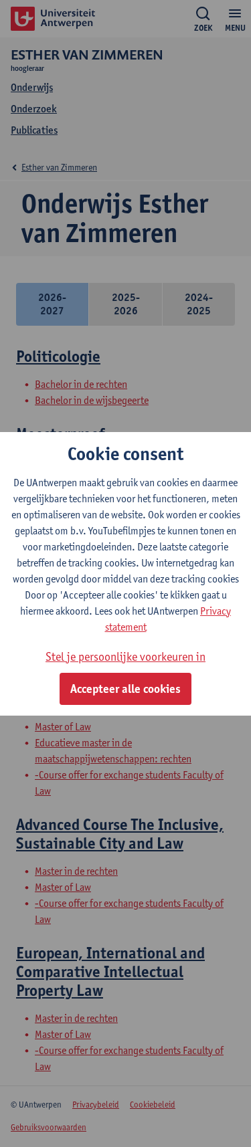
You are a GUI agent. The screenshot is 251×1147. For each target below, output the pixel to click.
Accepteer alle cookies (125, 689)
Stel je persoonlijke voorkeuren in (125, 656)
